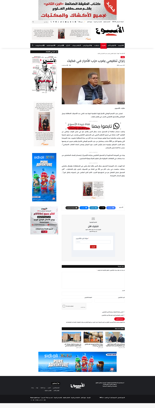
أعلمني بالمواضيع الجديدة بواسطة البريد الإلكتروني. (112, 315)
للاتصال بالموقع (106, 22)
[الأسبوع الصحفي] (110, 30)
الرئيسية (120, 45)
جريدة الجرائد (42, 387)
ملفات (96, 45)
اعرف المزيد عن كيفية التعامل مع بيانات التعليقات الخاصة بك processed (82, 322)
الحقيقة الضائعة (50, 45)
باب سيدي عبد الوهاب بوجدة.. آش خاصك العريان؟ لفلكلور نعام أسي (73, 345)
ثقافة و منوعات (76, 45)
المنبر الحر (60, 45)
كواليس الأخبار (111, 45)
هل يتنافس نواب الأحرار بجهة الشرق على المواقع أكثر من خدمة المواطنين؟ (115, 345)
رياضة (32, 387)
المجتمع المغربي (56, 387)
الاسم (123, 290)
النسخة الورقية (39, 45)
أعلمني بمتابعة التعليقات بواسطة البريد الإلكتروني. (112, 312)
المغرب (49, 387)
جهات (102, 45)
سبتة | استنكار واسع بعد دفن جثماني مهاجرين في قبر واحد (94, 345)
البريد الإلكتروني (121, 297)
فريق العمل (89, 22)
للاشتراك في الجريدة (75, 397)
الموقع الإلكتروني (88, 297)
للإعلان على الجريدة (98, 22)
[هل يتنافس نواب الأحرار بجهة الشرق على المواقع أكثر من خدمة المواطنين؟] (115, 337)
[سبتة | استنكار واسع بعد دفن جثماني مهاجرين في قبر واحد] (93, 337)
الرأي (67, 45)
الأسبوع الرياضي (87, 45)
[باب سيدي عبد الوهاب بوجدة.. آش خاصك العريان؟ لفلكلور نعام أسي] (71, 337)
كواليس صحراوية (48, 390)
